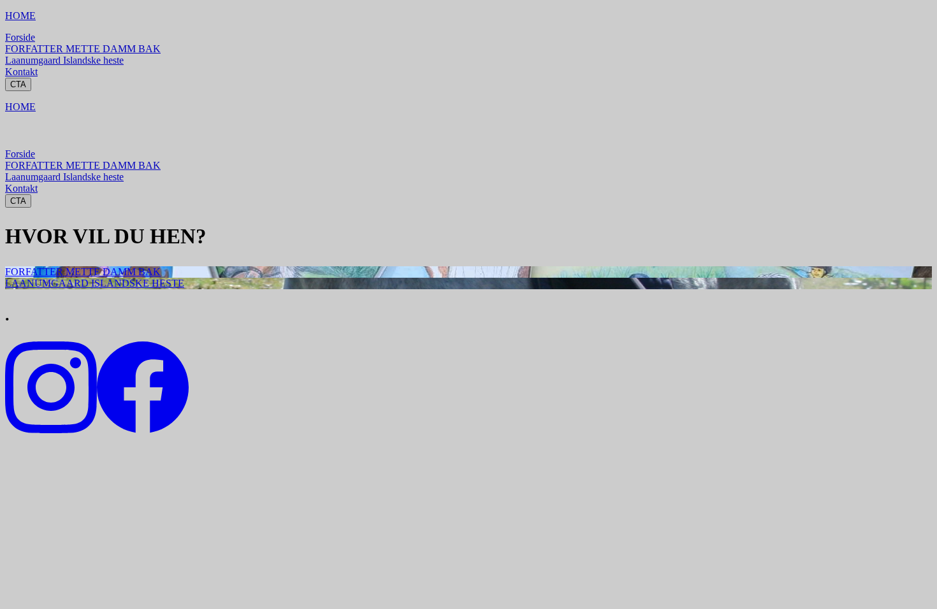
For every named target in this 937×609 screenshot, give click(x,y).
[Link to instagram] (51, 429)
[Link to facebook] (143, 429)
